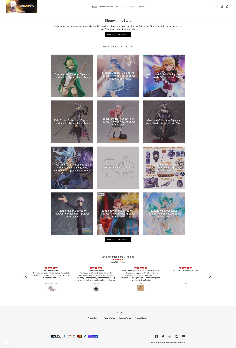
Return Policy (109, 318)
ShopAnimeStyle (158, 342)
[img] (118, 259)
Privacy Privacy (94, 318)
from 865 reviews (118, 262)
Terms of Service (141, 318)
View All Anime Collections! (118, 34)
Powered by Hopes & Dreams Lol (174, 342)
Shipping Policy (125, 318)
